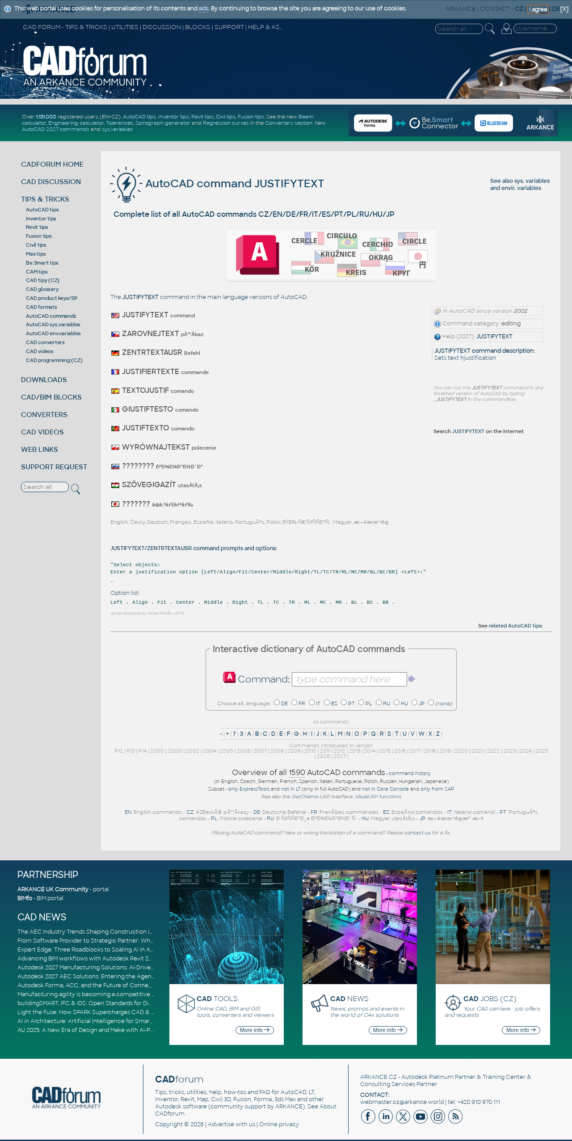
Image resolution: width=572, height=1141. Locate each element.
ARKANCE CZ (378, 1077)
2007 (260, 751)
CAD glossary (42, 289)
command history (410, 773)
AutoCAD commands (51, 316)
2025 (541, 751)
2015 (385, 751)
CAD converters (45, 342)
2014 (369, 751)
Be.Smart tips (42, 263)
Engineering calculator (76, 123)
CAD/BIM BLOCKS (51, 397)
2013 (354, 751)
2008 (277, 751)
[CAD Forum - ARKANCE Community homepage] (85, 85)
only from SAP (437, 789)
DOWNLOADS (44, 379)
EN (128, 812)
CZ (189, 812)
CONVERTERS (44, 414)
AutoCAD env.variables (53, 333)
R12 (118, 751)
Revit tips (202, 117)
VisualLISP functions (378, 797)
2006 (243, 751)
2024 (525, 751)
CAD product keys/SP (51, 298)
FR (302, 703)
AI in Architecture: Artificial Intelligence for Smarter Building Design (109, 1021)
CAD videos (40, 351)
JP (422, 703)
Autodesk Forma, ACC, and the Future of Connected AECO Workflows (113, 985)
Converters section (288, 123)
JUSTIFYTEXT (494, 336)
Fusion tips (251, 117)
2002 (192, 751)
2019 (445, 751)
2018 (430, 751)
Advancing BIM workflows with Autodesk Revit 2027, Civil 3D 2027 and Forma (121, 958)
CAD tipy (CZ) (42, 280)
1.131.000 (46, 117)
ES (334, 703)
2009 (294, 751)
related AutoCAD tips (515, 626)
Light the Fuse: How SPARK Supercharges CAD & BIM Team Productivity (114, 1012)
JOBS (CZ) (490, 998)
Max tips (36, 254)
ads (203, 8)
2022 (493, 751)
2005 (226, 751)
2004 (209, 751)
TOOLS (217, 998)
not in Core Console (385, 789)
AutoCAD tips (139, 117)
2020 (461, 751)
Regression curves (226, 123)
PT (351, 703)
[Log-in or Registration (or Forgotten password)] (506, 34)
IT (318, 703)
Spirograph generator (162, 123)
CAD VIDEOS (42, 432)
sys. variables (532, 181)
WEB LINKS (39, 449)
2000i (175, 751)
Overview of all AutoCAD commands (308, 772)
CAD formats (41, 307)
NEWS (349, 998)
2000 (157, 751)
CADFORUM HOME (52, 164)
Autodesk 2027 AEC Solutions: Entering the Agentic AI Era (96, 976)
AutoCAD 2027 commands (55, 129)
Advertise (221, 1124)
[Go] (412, 678)
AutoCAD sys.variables (53, 324)
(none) (443, 703)
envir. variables (521, 188)
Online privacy (279, 1124)
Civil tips (226, 117)
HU (404, 703)
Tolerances (119, 123)
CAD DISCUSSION (51, 181)
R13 (130, 751)
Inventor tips (173, 117)
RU (386, 703)
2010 (310, 751)
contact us (417, 832)
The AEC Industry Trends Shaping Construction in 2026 (92, 931)
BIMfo (24, 898)
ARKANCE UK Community (52, 889)
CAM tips (36, 272)
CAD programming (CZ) (54, 360)
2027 (339, 756)
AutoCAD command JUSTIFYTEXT (233, 183)
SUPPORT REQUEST (54, 467)
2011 (325, 751)
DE (284, 703)
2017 (415, 751)
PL (369, 703)
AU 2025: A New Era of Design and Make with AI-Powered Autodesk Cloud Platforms (130, 1030)
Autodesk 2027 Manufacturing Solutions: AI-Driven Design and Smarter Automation (130, 967)
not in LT (290, 789)
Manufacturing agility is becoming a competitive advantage (99, 994)
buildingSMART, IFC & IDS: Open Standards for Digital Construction (107, 1003)
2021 (477, 751)
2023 (509, 751)
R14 (142, 751)
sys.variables (117, 129)
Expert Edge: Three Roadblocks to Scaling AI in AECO (90, 949)
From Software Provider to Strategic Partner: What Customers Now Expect (120, 940)
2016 (400, 751)
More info (252, 1030)
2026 (323, 756)
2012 (339, 751)
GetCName (304, 797)
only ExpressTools (248, 789)
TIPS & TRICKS (45, 199)
